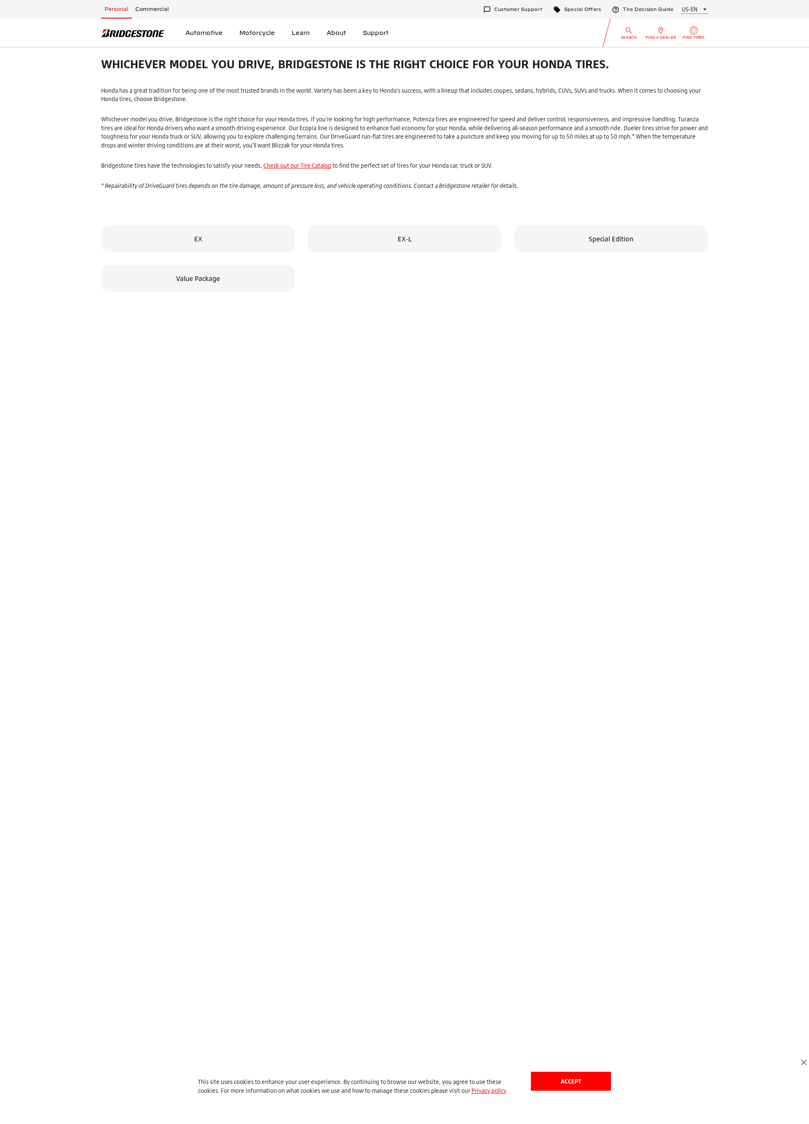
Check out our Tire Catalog (297, 165)
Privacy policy (488, 1090)
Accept (571, 1081)
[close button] (803, 1062)
